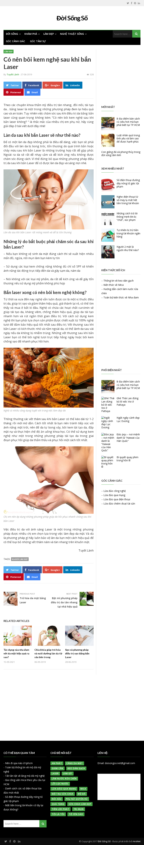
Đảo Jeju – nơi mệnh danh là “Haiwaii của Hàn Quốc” (128, 437)
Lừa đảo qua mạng (114, 495)
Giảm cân (57, 768)
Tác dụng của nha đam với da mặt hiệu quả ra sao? (16, 653)
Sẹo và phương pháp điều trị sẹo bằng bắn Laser (77, 653)
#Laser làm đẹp (20, 559)
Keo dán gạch (76, 768)
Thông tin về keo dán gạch (118, 280)
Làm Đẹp (48, 33)
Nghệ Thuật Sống (72, 33)
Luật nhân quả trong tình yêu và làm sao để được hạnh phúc (128, 138)
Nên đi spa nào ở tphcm (19, 763)
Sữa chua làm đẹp (80, 804)
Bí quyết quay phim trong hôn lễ (127, 458)
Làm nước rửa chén (64, 778)
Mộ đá (82, 793)
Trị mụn (79, 809)
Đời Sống (12, 33)
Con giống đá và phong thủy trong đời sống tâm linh (120, 153)
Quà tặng (58, 804)
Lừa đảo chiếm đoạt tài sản (119, 503)
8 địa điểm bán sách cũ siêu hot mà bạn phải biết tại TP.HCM (128, 122)
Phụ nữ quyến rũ (77, 798)
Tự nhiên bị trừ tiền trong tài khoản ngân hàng (128, 233)
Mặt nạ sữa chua (62, 793)
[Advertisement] (120, 75)
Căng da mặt (74, 763)
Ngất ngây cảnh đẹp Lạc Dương (128, 419)
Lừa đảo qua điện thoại (116, 499)
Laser (55, 773)
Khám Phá (30, 33)
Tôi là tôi (58, 814)
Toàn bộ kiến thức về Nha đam (121, 297)
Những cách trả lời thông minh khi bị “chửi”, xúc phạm (127, 216)
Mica (83, 788)
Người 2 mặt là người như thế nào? (128, 248)
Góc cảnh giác (15, 41)
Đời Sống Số (104, 841)
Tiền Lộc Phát (60, 809)
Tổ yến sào (76, 814)
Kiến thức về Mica (113, 284)
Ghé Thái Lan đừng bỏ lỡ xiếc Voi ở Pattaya (127, 401)
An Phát (57, 763)
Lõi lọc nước (60, 783)
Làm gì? (67, 773)
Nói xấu (56, 798)
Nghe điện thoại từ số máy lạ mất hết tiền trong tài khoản (128, 200)
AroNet (136, 841)
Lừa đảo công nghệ (114, 491)
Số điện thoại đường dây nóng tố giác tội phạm (128, 183)
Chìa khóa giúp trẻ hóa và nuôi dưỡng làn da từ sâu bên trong (48, 653)
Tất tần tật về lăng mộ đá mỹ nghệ (25, 775)
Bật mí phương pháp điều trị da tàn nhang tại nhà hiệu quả (64, 602)
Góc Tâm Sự (38, 41)
